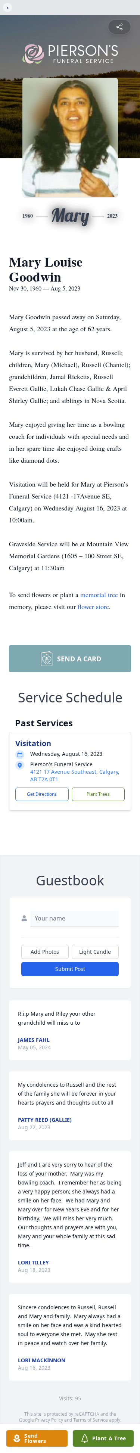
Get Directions (42, 794)
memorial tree (99, 594)
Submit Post (70, 968)
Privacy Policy (49, 1420)
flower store (93, 606)
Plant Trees (98, 794)
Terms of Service (90, 1420)
